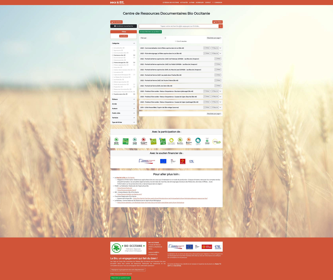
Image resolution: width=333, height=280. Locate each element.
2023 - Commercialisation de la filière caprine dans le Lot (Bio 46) (162, 48)
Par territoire (117, 22)
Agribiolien (200, 2)
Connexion (218, 2)
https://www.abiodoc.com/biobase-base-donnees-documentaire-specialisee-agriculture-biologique (150, 202)
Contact (208, 2)
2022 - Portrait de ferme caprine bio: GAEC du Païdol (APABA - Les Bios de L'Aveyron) (168, 64)
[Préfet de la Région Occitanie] (173, 161)
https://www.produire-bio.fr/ (126, 190)
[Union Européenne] (163, 161)
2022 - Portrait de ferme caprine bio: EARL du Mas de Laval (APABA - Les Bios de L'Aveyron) (170, 70)
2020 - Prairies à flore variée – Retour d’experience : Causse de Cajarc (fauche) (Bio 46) (168, 97)
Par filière (218, 22)
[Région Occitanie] (183, 161)
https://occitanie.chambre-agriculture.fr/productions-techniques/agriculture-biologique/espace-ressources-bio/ (170, 198)
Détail (207, 48)
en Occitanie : (125, 177)
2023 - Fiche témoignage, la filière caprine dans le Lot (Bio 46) (161, 53)
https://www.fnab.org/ (124, 188)
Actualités (184, 2)
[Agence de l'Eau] (192, 161)
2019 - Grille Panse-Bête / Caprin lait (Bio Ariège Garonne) (159, 107)
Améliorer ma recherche (124, 26)
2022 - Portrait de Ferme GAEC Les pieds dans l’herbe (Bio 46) (160, 75)
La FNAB (191, 2)
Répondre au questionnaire (120, 278)
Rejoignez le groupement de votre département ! (127, 270)
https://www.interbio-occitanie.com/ (129, 194)
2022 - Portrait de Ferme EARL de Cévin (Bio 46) (156, 86)
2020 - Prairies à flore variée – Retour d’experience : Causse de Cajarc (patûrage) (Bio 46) (169, 102)
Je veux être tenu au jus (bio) (149, 32)
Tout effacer (123, 36)
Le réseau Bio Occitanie (171, 2)
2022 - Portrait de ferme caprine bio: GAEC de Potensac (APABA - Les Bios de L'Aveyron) (169, 59)
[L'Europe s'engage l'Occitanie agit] (147, 161)
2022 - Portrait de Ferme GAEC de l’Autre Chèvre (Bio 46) (159, 80)
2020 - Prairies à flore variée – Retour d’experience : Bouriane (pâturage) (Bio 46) (166, 91)
